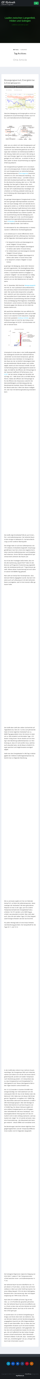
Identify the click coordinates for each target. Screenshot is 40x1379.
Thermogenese (23, 173)
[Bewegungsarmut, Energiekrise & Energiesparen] (20, 101)
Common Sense (9, 86)
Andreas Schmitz (23, 318)
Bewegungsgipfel (30, 285)
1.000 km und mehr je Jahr (20, 25)
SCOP (6, 374)
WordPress (28, 1374)
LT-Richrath (8, 2)
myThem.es (20, 1375)
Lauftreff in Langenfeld (7, 4)
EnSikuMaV (11, 221)
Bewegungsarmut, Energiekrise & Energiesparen (19, 81)
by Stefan (9, 90)
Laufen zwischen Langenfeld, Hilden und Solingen (20, 19)
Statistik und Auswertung (24, 86)
